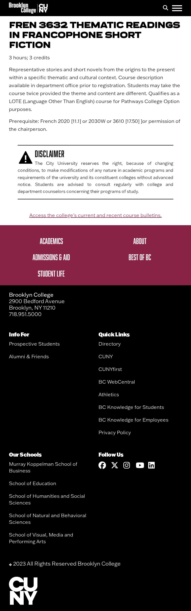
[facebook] (102, 465)
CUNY (105, 356)
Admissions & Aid (51, 256)
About (139, 240)
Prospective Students (34, 344)
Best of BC (140, 256)
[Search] (165, 8)
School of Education (32, 483)
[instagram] (127, 465)
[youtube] (139, 465)
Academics (51, 240)
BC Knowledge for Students (131, 407)
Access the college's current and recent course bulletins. (95, 215)
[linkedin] (152, 465)
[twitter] (114, 465)
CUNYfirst (110, 369)
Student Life (51, 273)
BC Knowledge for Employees (133, 420)
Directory (109, 344)
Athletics (108, 394)
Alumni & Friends (29, 356)
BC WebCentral (116, 382)
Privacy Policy (114, 432)
